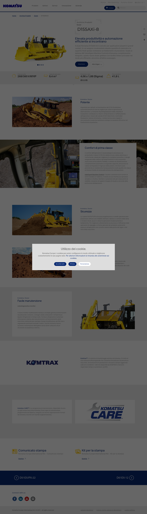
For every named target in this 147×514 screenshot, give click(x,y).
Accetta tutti (60, 264)
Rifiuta (72, 264)
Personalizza (84, 264)
